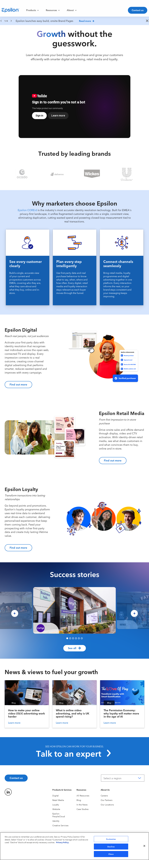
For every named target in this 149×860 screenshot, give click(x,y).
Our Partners (106, 800)
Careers (104, 795)
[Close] (144, 846)
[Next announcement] (11, 21)
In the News (82, 804)
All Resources (83, 795)
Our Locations (107, 804)
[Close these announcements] (147, 21)
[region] (74, 21)
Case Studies (82, 809)
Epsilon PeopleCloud (58, 815)
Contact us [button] (137, 10)
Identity (55, 820)
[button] (67, 638)
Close (111, 854)
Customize (111, 839)
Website (56, 809)
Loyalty (55, 804)
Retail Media (58, 800)
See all (72, 648)
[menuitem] (32, 10)
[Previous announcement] (1, 21)
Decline (111, 846)
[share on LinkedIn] (8, 792)
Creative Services (60, 825)
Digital (55, 795)
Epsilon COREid (27, 210)
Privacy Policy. (62, 842)
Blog (79, 800)
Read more (85, 20)
